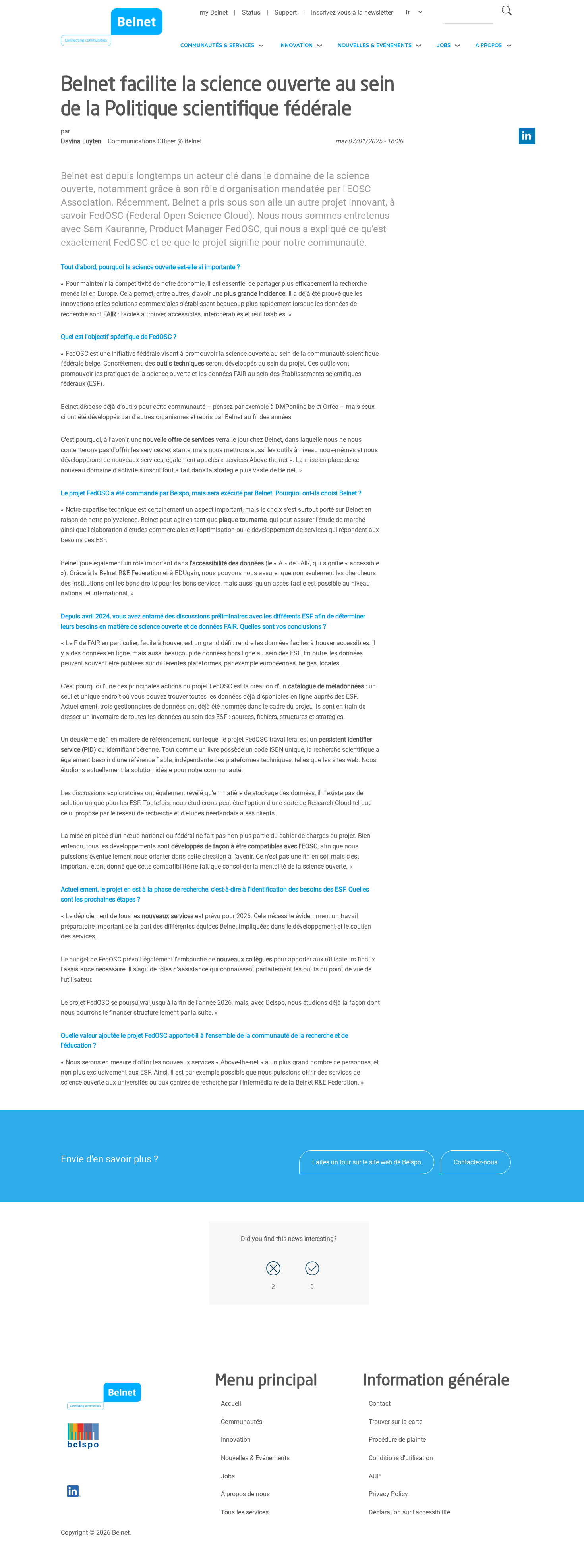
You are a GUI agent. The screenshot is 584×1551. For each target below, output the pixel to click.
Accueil (231, 1403)
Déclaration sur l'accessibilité (409, 1512)
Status (251, 12)
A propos (489, 45)
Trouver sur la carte (395, 1422)
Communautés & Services (217, 45)
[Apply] (507, 12)
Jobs (444, 45)
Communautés (241, 1422)
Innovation (296, 45)
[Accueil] (111, 29)
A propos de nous (245, 1494)
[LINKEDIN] (527, 136)
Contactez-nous (475, 1162)
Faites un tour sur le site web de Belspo (366, 1162)
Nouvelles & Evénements (375, 45)
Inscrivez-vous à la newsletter (352, 12)
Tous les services (245, 1512)
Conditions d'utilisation (401, 1458)
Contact (380, 1403)
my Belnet (214, 12)
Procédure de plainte (397, 1439)
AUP (375, 1476)
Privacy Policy (388, 1494)
